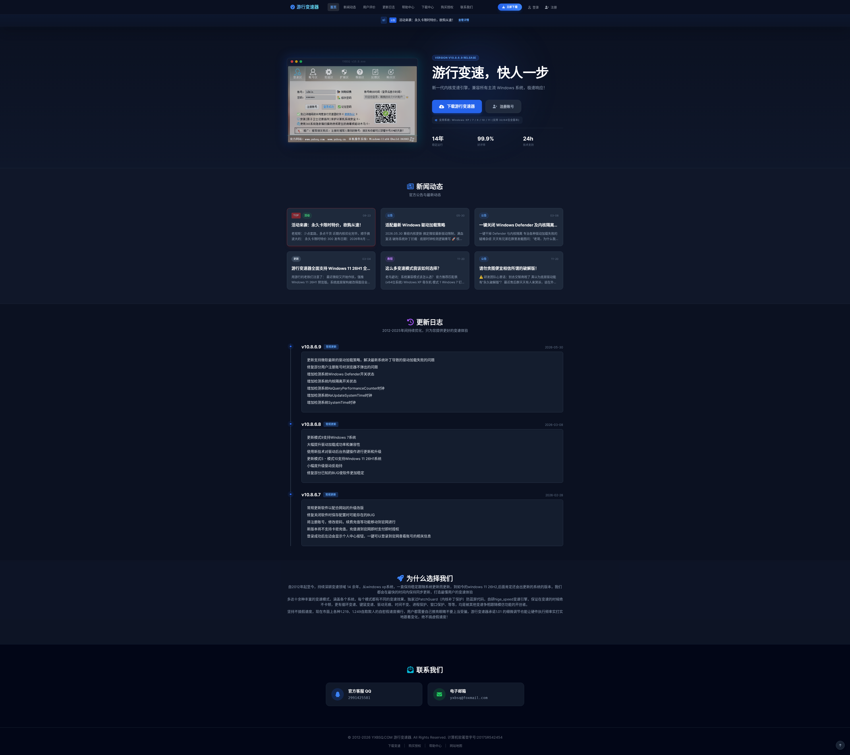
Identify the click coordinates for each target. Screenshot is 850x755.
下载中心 (427, 7)
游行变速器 (308, 7)
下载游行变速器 (461, 106)
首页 (333, 7)
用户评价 (369, 7)
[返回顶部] (840, 745)
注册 (553, 7)
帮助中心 (408, 7)
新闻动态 (350, 7)
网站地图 (456, 745)
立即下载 (512, 7)
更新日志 (388, 7)
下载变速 (394, 745)
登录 (536, 7)
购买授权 (447, 7)
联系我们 (466, 7)
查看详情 (463, 20)
